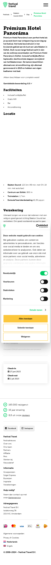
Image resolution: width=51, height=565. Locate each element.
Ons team (7, 447)
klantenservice (14, 497)
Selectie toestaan (25, 328)
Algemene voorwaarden (13, 533)
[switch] (44, 282)
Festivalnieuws (9, 440)
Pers (5, 456)
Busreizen (7, 478)
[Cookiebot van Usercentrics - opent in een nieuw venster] (36, 226)
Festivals (6, 14)
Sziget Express (9, 475)
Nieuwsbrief (8, 463)
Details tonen (36, 310)
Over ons (7, 444)
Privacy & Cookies (11, 538)
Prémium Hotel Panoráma (40, 14)
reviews (26, 415)
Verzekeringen (9, 485)
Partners (6, 450)
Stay (28, 14)
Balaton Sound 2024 (18, 14)
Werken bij (8, 459)
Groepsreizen (9, 472)
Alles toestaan (25, 318)
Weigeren (25, 336)
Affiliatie (6, 453)
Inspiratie (7, 481)
